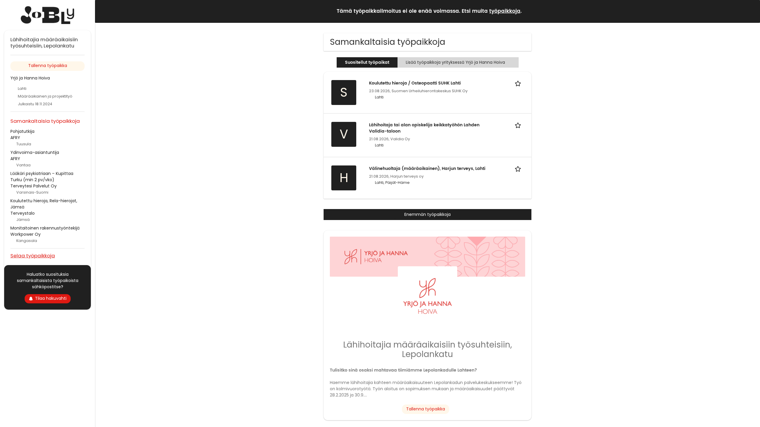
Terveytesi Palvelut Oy (33, 186)
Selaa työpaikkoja (32, 255)
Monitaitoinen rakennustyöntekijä (45, 228)
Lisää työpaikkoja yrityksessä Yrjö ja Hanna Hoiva (455, 62)
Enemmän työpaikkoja (427, 214)
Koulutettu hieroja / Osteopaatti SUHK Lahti (415, 83)
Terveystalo (22, 213)
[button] (751, 11)
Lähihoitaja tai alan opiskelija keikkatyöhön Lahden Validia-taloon (424, 128)
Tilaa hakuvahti (50, 298)
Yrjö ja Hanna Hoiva (30, 78)
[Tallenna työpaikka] (519, 83)
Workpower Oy (25, 234)
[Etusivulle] (47, 15)
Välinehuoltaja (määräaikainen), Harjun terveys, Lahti (427, 168)
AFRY (15, 138)
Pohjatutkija (22, 131)
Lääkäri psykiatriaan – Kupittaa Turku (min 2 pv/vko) (41, 177)
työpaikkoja (504, 11)
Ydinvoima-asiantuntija (34, 152)
